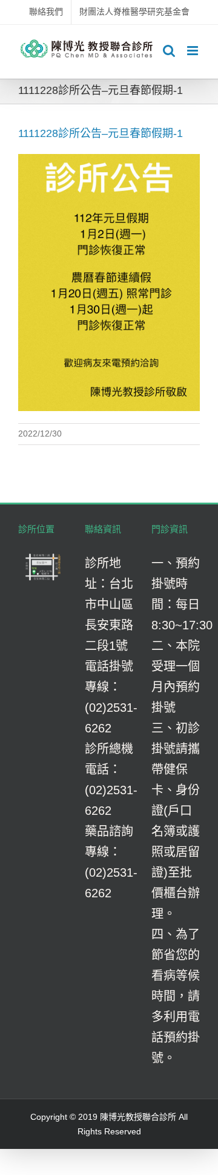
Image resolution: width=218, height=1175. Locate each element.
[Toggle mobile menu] (193, 50)
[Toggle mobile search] (169, 50)
